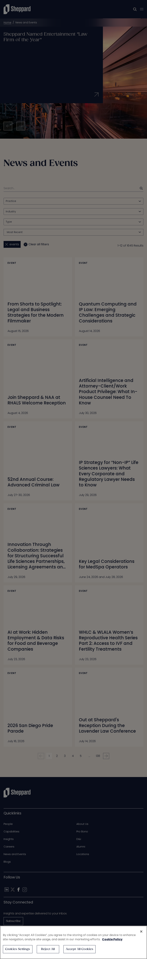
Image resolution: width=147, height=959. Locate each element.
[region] (73, 942)
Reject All (48, 949)
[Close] (141, 931)
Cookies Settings (17, 949)
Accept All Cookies (79, 949)
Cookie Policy (112, 939)
